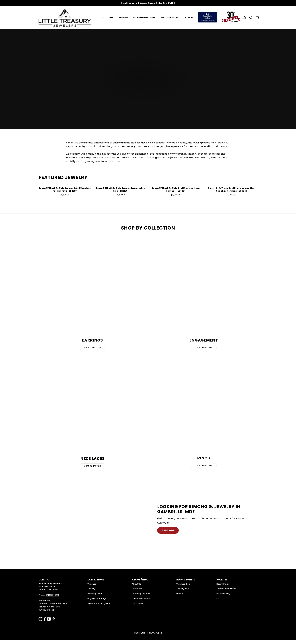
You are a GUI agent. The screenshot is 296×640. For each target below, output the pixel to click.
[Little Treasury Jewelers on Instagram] (40, 619)
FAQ (218, 598)
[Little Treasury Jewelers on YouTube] (49, 619)
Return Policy (222, 584)
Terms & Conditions (226, 588)
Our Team (137, 588)
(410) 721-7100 (52, 595)
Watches (107, 17)
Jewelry (123, 17)
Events (179, 593)
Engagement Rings (144, 17)
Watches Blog (183, 584)
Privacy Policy (223, 593)
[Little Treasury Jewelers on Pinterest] (53, 619)
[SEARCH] (250, 17)
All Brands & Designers (98, 603)
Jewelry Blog (182, 588)
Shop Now (168, 530)
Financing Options (141, 593)
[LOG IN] (244, 17)
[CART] (256, 17)
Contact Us (137, 603)
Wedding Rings (169, 17)
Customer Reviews (141, 598)
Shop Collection (92, 347)
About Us (136, 584)
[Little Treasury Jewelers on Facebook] (45, 619)
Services (188, 17)
